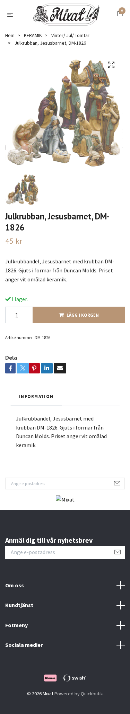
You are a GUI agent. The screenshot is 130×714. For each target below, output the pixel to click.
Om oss (14, 589)
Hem (10, 40)
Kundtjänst (19, 609)
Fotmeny (16, 629)
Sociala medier (24, 649)
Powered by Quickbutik (78, 698)
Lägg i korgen (83, 319)
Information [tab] (36, 401)
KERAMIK (33, 40)
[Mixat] (66, 16)
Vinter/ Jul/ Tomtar (70, 40)
